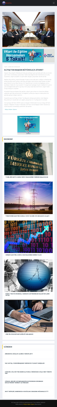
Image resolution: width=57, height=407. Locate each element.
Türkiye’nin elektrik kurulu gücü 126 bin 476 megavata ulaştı (27, 216)
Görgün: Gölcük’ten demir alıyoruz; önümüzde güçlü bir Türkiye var (28, 372)
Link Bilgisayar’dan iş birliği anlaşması (19, 334)
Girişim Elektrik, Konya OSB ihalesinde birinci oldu (23, 255)
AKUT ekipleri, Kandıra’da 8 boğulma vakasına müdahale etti (26, 391)
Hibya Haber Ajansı (29, 404)
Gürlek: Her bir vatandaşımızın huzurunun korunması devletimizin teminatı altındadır (24, 382)
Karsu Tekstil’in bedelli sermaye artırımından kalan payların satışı (27, 294)
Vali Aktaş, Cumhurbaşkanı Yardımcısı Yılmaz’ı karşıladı (25, 363)
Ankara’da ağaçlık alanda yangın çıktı (19, 354)
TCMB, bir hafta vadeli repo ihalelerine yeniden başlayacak (26, 177)
